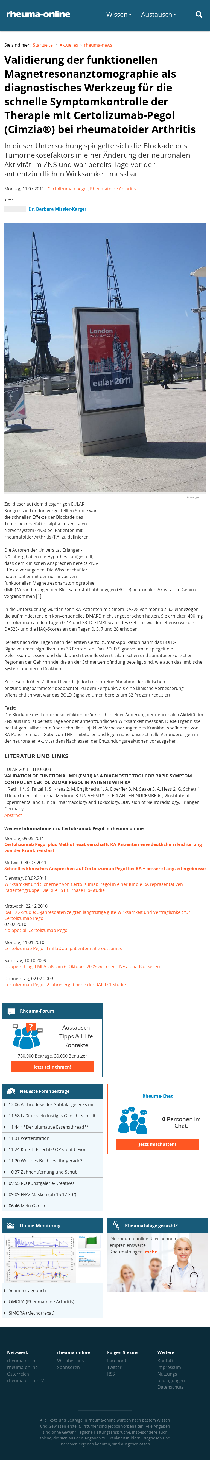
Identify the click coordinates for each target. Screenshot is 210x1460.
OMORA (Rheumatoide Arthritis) (41, 1302)
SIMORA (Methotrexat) (31, 1313)
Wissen (117, 14)
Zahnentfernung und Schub (43, 1172)
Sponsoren (68, 1367)
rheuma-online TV (25, 1380)
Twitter (114, 1367)
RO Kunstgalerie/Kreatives (42, 1183)
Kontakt (166, 1361)
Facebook (117, 1361)
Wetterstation (29, 1138)
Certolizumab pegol (68, 189)
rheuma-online (22, 1361)
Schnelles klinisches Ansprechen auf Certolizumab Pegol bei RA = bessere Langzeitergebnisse (105, 869)
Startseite (43, 45)
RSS (111, 1374)
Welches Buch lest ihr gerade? (45, 1161)
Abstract (13, 815)
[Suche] (199, 14)
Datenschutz (170, 1387)
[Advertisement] (153, 539)
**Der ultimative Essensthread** (49, 1127)
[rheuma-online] (38, 17)
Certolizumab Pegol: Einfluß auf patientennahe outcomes (63, 948)
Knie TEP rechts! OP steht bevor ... (49, 1149)
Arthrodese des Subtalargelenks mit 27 (55, 1104)
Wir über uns (70, 1361)
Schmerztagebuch (27, 1290)
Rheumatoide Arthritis (113, 189)
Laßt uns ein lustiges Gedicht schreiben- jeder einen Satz (56, 1116)
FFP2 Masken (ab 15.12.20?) (42, 1194)
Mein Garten (27, 1206)
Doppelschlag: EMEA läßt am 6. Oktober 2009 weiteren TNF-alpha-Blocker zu (82, 966)
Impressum (169, 1367)
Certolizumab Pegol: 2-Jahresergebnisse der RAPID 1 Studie (65, 985)
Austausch (156, 14)
